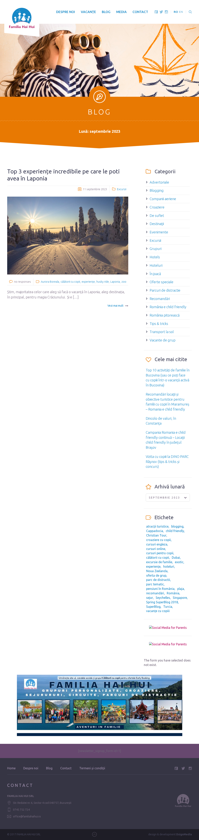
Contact (140, 12)
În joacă (155, 274)
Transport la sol (162, 332)
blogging (177, 526)
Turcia (167, 606)
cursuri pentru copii (159, 553)
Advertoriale (159, 182)
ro (176, 11)
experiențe (88, 281)
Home (11, 768)
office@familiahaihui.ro (27, 816)
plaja (180, 588)
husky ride (102, 281)
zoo (123, 281)
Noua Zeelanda (157, 571)
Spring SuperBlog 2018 (162, 602)
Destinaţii (157, 224)
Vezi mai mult (115, 305)
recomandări (155, 593)
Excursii (121, 189)
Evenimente (159, 232)
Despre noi (65, 12)
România (173, 593)
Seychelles (163, 597)
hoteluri (168, 566)
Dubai (176, 557)
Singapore (180, 597)
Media (121, 12)
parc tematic (155, 584)
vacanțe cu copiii (158, 611)
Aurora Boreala (50, 281)
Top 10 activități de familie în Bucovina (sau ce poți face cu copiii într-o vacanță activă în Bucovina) (167, 377)
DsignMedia (184, 834)
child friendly (175, 531)
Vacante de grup (162, 340)
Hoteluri (156, 265)
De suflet (157, 215)
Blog (106, 12)
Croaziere (157, 207)
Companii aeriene (163, 199)
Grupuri (155, 249)
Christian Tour (156, 535)
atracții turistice (157, 526)
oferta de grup (156, 575)
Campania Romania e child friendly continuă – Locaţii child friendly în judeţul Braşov (166, 439)
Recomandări (160, 299)
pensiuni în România (160, 588)
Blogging (157, 190)
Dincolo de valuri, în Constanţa (161, 420)
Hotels (155, 257)
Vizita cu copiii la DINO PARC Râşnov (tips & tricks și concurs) (167, 461)
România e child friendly (168, 307)
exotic (179, 562)
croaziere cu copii (158, 540)
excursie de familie (159, 562)
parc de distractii (158, 579)
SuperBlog (153, 606)
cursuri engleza (156, 544)
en (181, 11)
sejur (149, 597)
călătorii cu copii (70, 281)
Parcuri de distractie (165, 290)
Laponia (115, 281)
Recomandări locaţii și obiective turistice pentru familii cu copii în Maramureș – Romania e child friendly (167, 401)
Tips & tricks (159, 323)
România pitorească (165, 315)
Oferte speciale (161, 282)
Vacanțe (88, 12)
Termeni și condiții (92, 768)
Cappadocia (154, 531)
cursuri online (155, 549)
